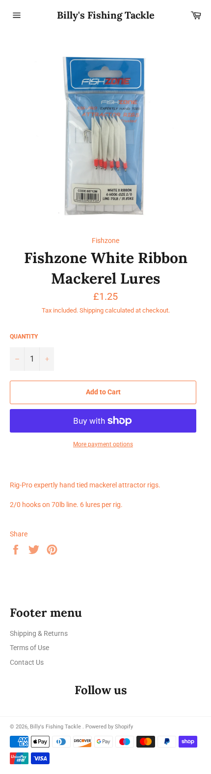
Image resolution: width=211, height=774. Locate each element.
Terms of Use (29, 648)
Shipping (91, 310)
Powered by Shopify (109, 727)
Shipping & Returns (39, 633)
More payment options (103, 444)
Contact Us (27, 662)
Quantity (24, 336)
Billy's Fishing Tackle (106, 15)
